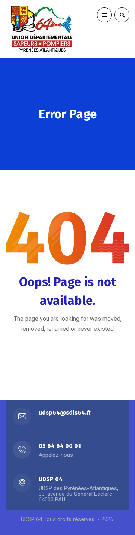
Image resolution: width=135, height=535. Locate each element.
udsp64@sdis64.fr (65, 412)
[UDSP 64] (43, 29)
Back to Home (61, 355)
